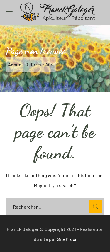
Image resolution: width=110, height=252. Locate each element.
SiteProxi (66, 239)
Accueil (16, 64)
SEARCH (95, 206)
